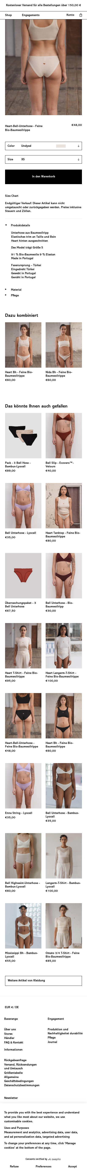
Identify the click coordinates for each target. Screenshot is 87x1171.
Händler (9, 1038)
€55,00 (10, 961)
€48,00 (10, 751)
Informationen (13, 1050)
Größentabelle (13, 1073)
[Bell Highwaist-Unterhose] (23, 855)
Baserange (11, 1019)
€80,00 (51, 541)
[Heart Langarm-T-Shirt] (64, 645)
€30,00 (51, 611)
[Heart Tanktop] (64, 505)
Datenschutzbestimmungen (21, 1086)
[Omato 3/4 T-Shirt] (64, 925)
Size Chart (11, 196)
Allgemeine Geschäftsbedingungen (19, 1079)
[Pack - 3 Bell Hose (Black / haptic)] (23, 435)
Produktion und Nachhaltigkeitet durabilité (65, 1031)
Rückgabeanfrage (15, 1060)
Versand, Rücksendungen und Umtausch (20, 1067)
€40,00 (51, 471)
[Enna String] (23, 785)
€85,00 (51, 961)
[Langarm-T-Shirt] (64, 855)
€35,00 (10, 537)
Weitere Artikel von (26, 980)
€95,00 (10, 681)
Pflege (52, 1038)
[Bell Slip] (64, 435)
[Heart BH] (23, 345)
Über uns (10, 1029)
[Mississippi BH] (23, 925)
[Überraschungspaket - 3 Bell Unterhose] (23, 575)
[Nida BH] (64, 345)
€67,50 (10, 611)
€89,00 (10, 471)
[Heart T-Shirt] (23, 645)
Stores (8, 1034)
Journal (52, 1042)
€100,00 (52, 681)
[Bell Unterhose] (23, 505)
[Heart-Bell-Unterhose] (23, 715)
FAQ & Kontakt (13, 1042)
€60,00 (10, 380)
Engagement (56, 1019)
